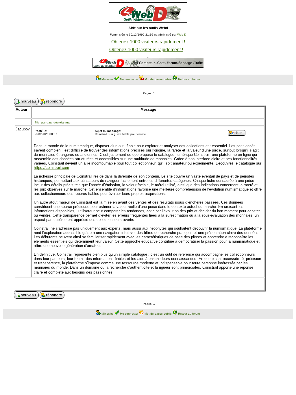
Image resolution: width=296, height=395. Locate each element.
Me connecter (129, 79)
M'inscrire (107, 79)
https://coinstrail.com (51, 167)
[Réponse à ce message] (236, 134)
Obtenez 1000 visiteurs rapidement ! (148, 41)
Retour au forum (189, 79)
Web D (181, 34)
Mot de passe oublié (158, 79)
